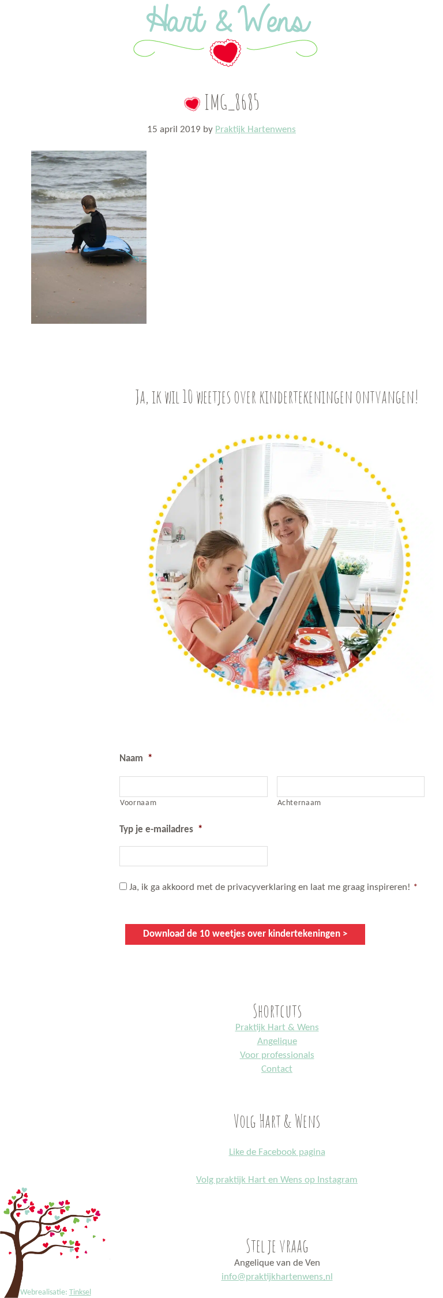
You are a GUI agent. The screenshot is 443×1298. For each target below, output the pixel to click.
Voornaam (138, 803)
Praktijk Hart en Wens (221, 2)
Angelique (277, 1041)
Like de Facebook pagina (277, 1152)
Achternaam (299, 803)
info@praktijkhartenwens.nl (277, 1277)
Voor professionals (277, 1055)
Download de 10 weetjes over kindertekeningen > (245, 934)
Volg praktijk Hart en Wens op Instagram (277, 1180)
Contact (276, 1069)
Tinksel (80, 1292)
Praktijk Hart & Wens (277, 1028)
